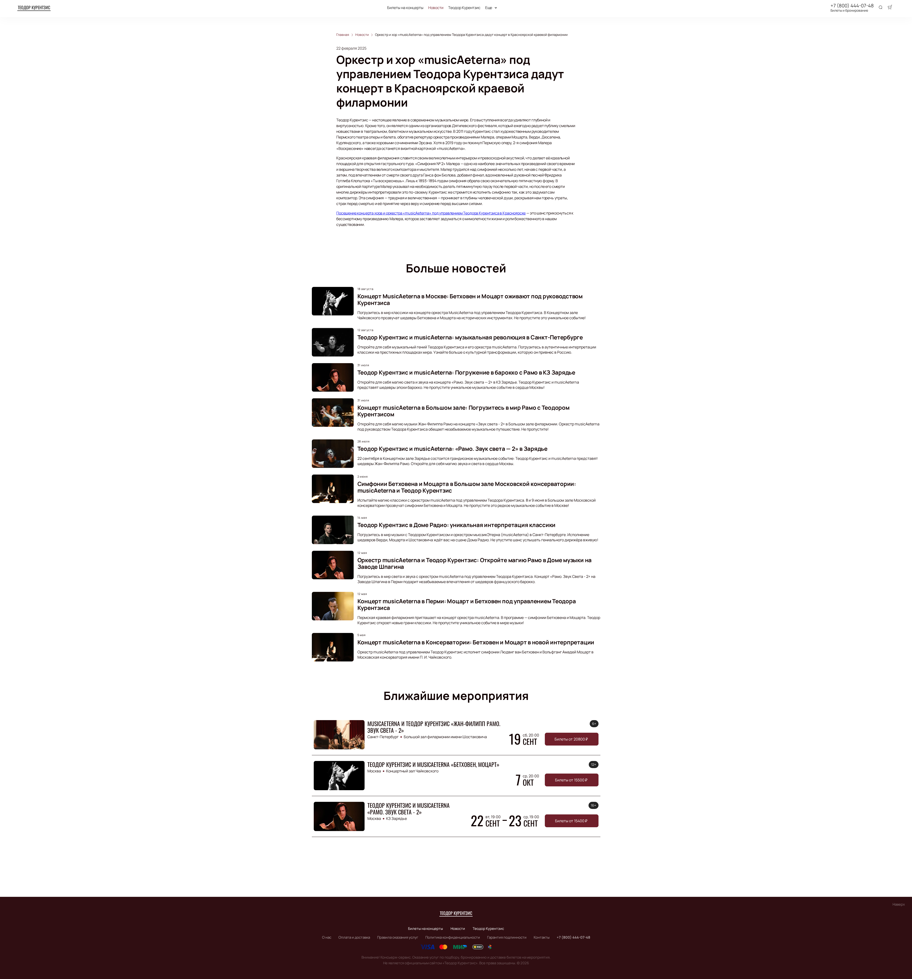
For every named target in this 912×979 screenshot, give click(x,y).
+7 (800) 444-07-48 (852, 6)
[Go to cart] (890, 7)
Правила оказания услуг (397, 937)
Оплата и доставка (354, 937)
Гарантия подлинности (507, 937)
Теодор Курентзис (34, 7)
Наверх (899, 904)
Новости (435, 7)
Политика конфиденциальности (452, 937)
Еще (488, 7)
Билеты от (571, 739)
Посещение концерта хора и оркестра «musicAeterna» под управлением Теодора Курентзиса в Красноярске (431, 213)
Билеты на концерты (405, 7)
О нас (326, 937)
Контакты (542, 937)
